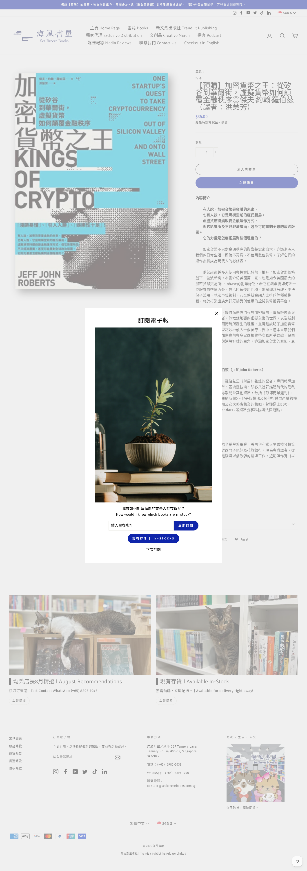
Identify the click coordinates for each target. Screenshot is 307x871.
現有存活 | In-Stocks (153, 538)
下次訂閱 (153, 550)
